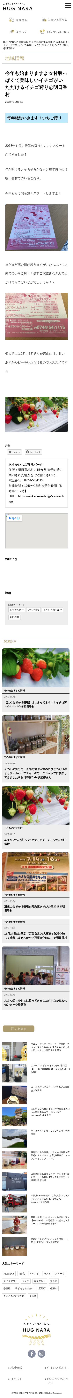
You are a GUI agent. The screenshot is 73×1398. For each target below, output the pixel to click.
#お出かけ (9, 1273)
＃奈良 (32, 1296)
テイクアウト (11, 1281)
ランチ (25, 1281)
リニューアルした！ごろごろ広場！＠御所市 (50, 1132)
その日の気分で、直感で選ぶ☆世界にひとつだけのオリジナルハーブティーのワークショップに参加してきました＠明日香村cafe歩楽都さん (35, 773)
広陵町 (42, 1288)
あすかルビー (17, 609)
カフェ (47, 1273)
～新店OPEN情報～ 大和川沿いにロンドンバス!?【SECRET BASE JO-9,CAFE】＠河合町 (50, 1198)
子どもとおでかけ (52, 609)
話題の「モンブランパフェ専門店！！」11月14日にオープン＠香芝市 (50, 1240)
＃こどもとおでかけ (14, 1296)
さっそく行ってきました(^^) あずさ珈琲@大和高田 (50, 1089)
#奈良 (22, 1273)
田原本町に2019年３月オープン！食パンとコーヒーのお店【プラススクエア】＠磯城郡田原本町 (50, 1177)
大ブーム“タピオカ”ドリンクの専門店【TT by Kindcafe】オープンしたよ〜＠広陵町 (50, 1068)
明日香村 (14, 617)
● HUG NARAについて (57, 1380)
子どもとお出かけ (24, 1288)
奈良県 (7, 1288)
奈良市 (53, 1281)
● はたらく (15, 1378)
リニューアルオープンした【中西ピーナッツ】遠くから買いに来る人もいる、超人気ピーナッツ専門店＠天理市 (50, 1047)
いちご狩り (33, 609)
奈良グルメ (40, 1281)
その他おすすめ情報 (14, 690)
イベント (34, 1273)
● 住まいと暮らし (56, 1367)
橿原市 (53, 1288)
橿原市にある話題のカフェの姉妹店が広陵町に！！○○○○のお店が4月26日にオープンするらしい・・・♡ (50, 1155)
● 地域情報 (15, 1367)
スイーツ (60, 1273)
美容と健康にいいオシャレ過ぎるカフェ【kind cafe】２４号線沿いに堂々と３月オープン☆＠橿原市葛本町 (50, 1220)
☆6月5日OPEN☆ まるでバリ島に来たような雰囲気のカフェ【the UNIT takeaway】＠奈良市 (50, 1112)
